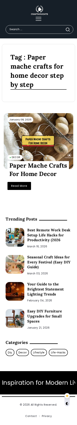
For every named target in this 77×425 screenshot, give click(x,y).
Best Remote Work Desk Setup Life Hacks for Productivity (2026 (48, 235)
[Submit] (69, 29)
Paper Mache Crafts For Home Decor (38, 170)
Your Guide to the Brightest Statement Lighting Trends (45, 289)
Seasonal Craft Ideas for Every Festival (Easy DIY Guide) (48, 262)
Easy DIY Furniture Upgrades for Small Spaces (44, 316)
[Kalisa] (38, 10)
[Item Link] (38, 141)
